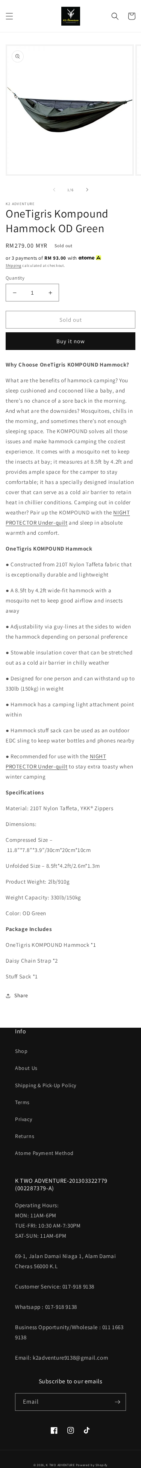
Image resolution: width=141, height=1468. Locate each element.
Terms (22, 1102)
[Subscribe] (117, 1402)
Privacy (23, 1119)
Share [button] (21, 995)
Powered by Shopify (92, 1465)
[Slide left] (54, 189)
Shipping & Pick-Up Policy (45, 1085)
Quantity (15, 278)
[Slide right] (87, 189)
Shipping (13, 265)
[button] (9, 16)
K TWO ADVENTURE (60, 1465)
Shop (21, 1051)
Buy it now (70, 341)
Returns (24, 1136)
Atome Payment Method (44, 1153)
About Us (26, 1068)
